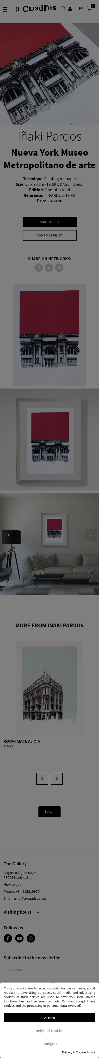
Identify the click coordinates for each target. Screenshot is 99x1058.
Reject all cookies (49, 1030)
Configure (50, 1043)
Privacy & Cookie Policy (78, 1052)
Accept (49, 1017)
